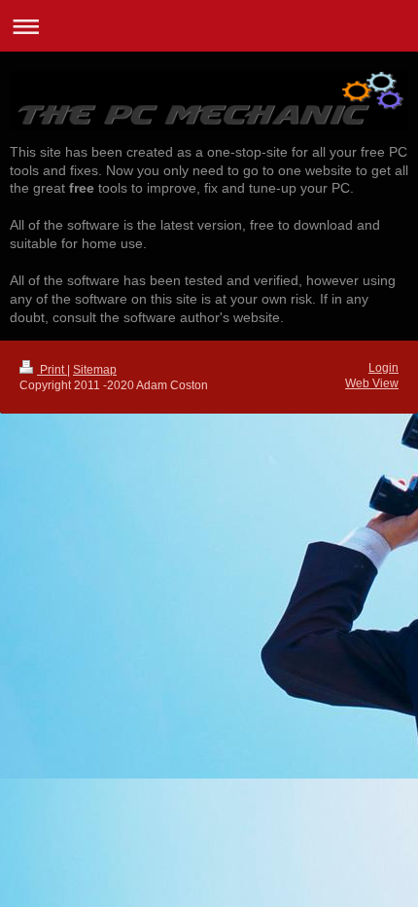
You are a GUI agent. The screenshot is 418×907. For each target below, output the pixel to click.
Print (52, 370)
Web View (372, 383)
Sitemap (95, 370)
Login (383, 368)
